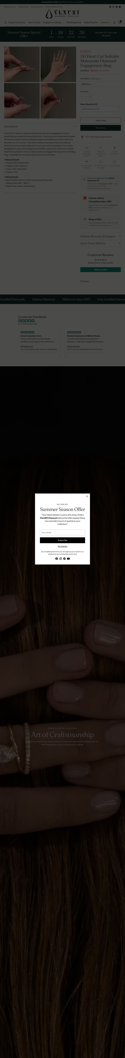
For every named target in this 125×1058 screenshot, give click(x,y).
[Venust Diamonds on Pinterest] (64, 559)
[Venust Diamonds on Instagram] (60, 559)
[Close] (87, 496)
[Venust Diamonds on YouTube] (68, 559)
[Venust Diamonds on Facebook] (56, 559)
